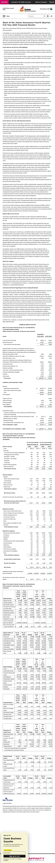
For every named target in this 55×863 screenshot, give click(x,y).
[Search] (44, 16)
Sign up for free (14, 856)
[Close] (26, 834)
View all (52, 2)
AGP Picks (4, 2)
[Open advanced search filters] (47, 16)
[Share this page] (51, 16)
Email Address (8, 850)
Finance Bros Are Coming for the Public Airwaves (15, 2)
